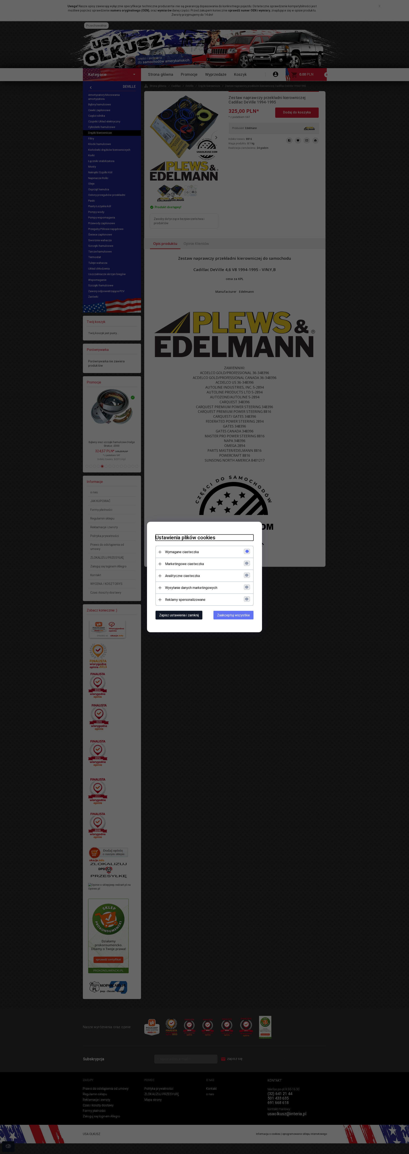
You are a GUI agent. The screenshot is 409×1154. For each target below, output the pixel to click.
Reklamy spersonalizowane (185, 600)
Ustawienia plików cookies (185, 538)
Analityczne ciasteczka (182, 576)
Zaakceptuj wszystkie (233, 615)
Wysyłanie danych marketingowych (191, 588)
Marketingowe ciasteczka (184, 564)
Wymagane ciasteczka (182, 552)
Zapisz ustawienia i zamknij (179, 615)
